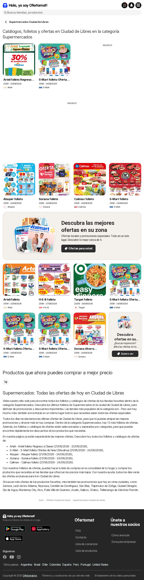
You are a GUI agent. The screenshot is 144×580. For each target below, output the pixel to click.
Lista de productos (86, 550)
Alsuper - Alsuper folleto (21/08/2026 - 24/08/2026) (41, 454)
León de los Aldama (25, 486)
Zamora (7, 486)
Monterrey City (27, 490)
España (66, 564)
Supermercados (23, 405)
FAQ (78, 530)
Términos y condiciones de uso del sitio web (66, 575)
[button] (131, 5)
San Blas (84, 486)
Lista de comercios (86, 544)
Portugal (85, 564)
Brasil (37, 564)
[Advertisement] (107, 71)
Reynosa (43, 486)
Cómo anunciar (120, 535)
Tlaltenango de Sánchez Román (119, 490)
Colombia (55, 564)
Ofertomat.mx (30, 575)
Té (5, 382)
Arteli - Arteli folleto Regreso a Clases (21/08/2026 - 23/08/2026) (48, 446)
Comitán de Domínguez (64, 486)
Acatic (75, 490)
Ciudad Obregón (127, 486)
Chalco (94, 490)
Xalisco (84, 490)
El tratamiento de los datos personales (115, 575)
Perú (76, 564)
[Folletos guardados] (124, 5)
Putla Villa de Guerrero (57, 490)
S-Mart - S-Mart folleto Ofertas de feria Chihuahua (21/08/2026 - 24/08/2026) (56, 450)
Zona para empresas (123, 541)
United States (100, 564)
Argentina (26, 564)
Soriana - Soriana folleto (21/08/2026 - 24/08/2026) (41, 458)
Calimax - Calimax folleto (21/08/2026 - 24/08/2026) (41, 462)
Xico (40, 490)
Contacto (81, 537)
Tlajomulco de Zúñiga (103, 486)
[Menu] (138, 5)
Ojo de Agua (10, 490)
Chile (45, 564)
